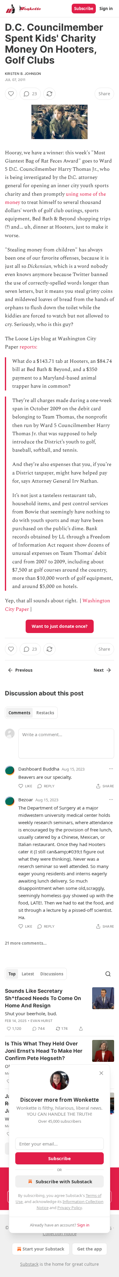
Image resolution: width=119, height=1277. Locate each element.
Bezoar (25, 799)
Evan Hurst (41, 1021)
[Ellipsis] (111, 769)
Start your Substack (43, 1249)
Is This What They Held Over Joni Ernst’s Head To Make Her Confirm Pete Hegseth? (43, 1051)
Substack (29, 1264)
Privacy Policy (69, 1207)
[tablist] (31, 713)
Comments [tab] (19, 712)
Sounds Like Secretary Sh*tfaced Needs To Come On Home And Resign (43, 998)
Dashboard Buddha (38, 769)
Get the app (89, 1249)
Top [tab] (12, 974)
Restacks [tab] (45, 712)
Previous (23, 670)
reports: (29, 347)
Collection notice (60, 1234)
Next (99, 670)
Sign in (106, 8)
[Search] (108, 974)
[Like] (11, 94)
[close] (101, 1073)
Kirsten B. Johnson (23, 74)
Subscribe (83, 8)
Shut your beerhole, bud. (31, 1013)
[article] (59, 1009)
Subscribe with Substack (64, 1181)
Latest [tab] (28, 974)
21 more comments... (26, 943)
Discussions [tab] (51, 974)
